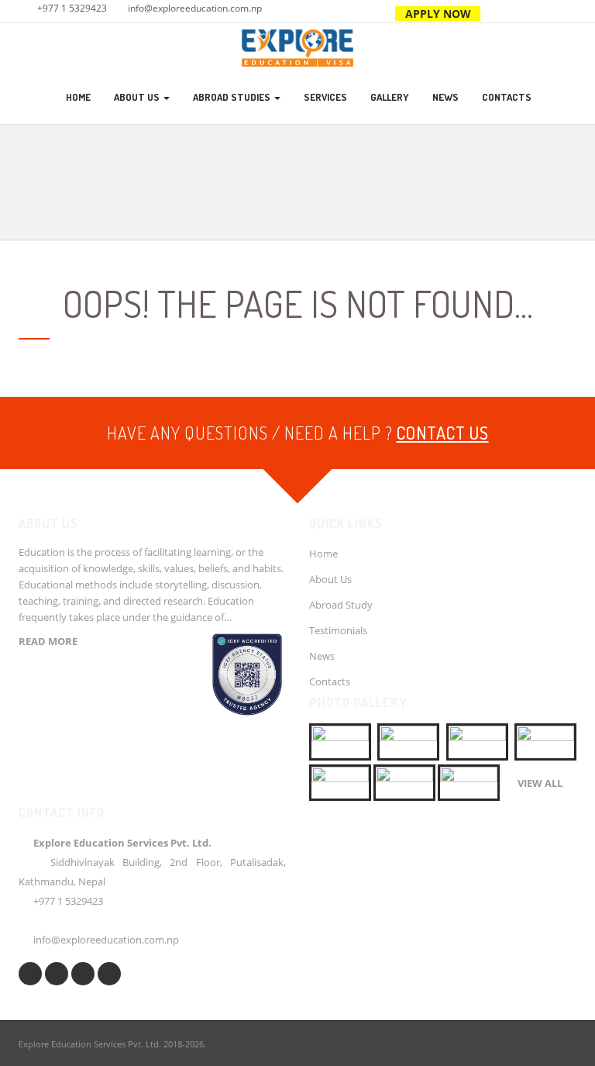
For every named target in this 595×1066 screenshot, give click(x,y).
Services (325, 97)
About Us (138, 97)
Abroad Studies (233, 97)
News (445, 97)
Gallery (389, 97)
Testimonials (338, 630)
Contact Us (443, 432)
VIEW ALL (540, 783)
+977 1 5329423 (72, 8)
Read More (48, 641)
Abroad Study (341, 605)
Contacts (506, 97)
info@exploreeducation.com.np (195, 8)
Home (78, 97)
